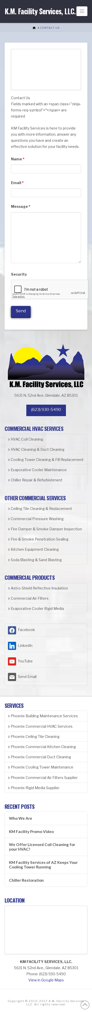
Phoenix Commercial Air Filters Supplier (44, 777)
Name (18, 159)
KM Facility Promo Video (31, 831)
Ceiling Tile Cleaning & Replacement (41, 508)
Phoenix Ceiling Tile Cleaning (35, 736)
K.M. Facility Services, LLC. (40, 11)
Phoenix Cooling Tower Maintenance (42, 767)
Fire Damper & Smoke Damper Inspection (46, 529)
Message (20, 206)
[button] (81, 11)
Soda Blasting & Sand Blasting (36, 560)
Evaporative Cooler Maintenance (39, 470)
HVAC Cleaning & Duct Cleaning (37, 449)
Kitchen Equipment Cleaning (35, 549)
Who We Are (20, 818)
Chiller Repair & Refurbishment (36, 480)
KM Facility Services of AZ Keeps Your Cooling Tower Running (43, 864)
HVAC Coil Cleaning (27, 439)
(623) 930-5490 (46, 409)
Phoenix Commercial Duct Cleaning (41, 757)
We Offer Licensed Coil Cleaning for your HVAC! (42, 847)
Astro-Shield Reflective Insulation (39, 588)
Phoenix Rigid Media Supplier (35, 788)
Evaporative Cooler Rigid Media (37, 608)
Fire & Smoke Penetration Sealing (39, 539)
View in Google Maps (46, 980)
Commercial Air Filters (30, 598)
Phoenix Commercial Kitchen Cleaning (43, 747)
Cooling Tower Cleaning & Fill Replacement (47, 459)
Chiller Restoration (26, 880)
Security (19, 274)
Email (17, 183)
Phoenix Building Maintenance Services (44, 716)
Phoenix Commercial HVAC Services (42, 726)
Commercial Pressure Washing (37, 519)
